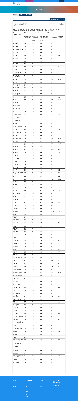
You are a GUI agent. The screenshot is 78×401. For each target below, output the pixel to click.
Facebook (41, 383)
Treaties (38, 3)
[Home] (17, 4)
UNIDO (27, 386)
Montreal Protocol (15, 14)
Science (58, 3)
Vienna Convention (22, 14)
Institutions (28, 14)
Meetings (52, 3)
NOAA (27, 394)
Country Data (45, 3)
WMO (27, 396)
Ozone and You (28, 3)
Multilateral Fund (28, 383)
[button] (64, 20)
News (34, 3)
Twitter (41, 386)
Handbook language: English (58, 19)
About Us (14, 383)
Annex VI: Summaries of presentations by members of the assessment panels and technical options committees (56, 23)
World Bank (27, 389)
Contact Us (14, 386)
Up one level (39, 22)
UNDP (27, 388)
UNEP (27, 391)
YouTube (41, 388)
